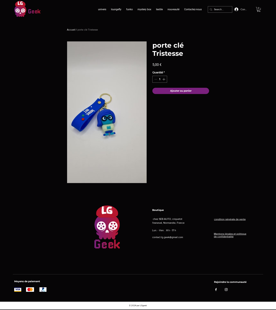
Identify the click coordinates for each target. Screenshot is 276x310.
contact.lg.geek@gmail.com (167, 237)
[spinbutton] (160, 79)
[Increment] (164, 79)
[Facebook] (216, 289)
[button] (259, 9)
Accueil (71, 29)
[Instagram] (226, 289)
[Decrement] (155, 79)
